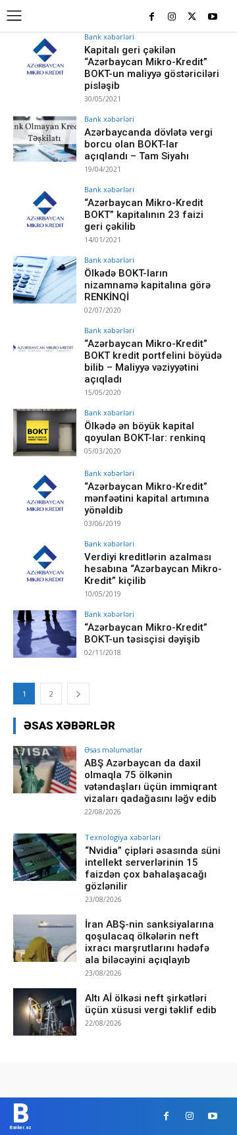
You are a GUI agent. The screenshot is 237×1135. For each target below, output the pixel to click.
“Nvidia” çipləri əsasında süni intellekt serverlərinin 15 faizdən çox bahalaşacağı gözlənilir (153, 868)
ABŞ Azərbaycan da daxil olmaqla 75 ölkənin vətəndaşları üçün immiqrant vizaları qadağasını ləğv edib (150, 781)
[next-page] (78, 693)
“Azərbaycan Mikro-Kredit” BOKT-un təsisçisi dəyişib (145, 633)
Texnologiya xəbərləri (123, 837)
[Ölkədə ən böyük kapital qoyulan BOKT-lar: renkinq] (44, 432)
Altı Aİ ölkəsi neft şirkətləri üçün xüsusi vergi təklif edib (151, 1004)
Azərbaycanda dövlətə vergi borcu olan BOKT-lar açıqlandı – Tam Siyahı (148, 144)
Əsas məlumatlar (113, 749)
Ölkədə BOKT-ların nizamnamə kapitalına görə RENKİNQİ (147, 285)
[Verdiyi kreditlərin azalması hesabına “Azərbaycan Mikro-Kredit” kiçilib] (44, 563)
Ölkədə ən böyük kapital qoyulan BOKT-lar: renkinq (144, 432)
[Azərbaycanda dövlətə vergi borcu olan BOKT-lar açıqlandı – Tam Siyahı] (44, 139)
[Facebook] (152, 17)
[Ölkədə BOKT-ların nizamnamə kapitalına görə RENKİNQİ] (44, 280)
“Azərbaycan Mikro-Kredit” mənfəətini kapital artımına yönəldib (146, 498)
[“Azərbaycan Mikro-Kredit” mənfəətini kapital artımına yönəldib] (44, 493)
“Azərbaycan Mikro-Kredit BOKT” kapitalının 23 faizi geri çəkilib (143, 214)
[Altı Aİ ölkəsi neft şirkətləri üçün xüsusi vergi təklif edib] (44, 1012)
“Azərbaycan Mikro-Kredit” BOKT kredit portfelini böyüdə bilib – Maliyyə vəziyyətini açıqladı (153, 361)
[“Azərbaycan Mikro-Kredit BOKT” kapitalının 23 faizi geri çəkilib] (44, 209)
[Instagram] (172, 17)
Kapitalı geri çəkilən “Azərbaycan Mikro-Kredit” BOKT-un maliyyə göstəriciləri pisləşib (151, 68)
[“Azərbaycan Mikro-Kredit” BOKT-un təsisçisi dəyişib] (44, 634)
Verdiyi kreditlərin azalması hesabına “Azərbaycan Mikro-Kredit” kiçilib (153, 569)
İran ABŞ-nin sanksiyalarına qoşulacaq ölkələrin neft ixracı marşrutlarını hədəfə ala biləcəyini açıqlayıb (149, 942)
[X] (192, 17)
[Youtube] (212, 17)
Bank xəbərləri (109, 36)
